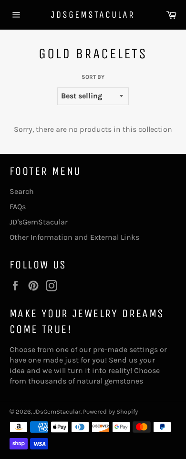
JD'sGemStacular (39, 221)
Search (22, 191)
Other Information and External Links (74, 237)
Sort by (93, 77)
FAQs (18, 206)
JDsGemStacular (93, 14)
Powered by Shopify (110, 411)
